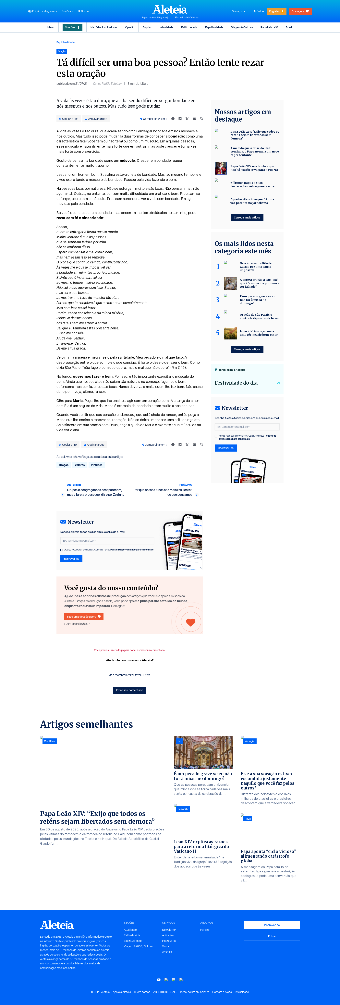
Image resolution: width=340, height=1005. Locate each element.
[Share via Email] (194, 118)
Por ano (205, 930)
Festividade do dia (236, 383)
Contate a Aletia (222, 992)
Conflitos (49, 741)
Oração (63, 465)
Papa (248, 818)
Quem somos (142, 992)
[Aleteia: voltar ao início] (170, 9)
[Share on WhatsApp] (201, 118)
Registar (274, 11)
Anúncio (167, 952)
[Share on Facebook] (173, 118)
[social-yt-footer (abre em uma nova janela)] (159, 980)
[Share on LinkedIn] (180, 118)
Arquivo (147, 27)
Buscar (85, 11)
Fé (179, 741)
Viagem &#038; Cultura (138, 946)
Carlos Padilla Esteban (107, 84)
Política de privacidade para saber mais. (132, 549)
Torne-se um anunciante (194, 992)
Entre (146, 675)
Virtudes (96, 465)
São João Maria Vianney (187, 17)
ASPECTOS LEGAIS (164, 992)
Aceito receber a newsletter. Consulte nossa (109, 549)
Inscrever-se (71, 559)
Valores (80, 465)
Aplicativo (168, 935)
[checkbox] (61, 550)
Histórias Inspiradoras (104, 27)
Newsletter (169, 930)
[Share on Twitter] (187, 118)
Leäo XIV (183, 809)
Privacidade (242, 992)
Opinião (129, 27)
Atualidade (166, 27)
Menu (51, 27)
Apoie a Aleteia (122, 992)
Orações (70, 27)
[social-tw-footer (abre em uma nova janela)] (174, 980)
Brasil (289, 27)
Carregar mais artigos (247, 217)
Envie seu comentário (129, 690)
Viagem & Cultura (242, 27)
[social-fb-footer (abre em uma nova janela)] (166, 980)
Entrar (260, 11)
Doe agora (298, 11)
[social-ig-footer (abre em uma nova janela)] (181, 980)
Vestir (165, 946)
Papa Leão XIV (269, 27)
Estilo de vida (189, 27)
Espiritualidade (214, 27)
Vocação (250, 741)
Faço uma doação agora (81, 616)
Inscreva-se (169, 941)
